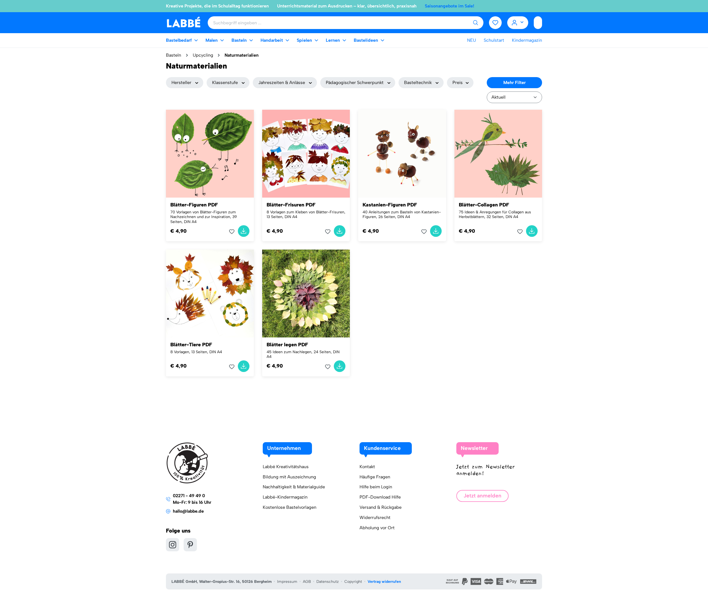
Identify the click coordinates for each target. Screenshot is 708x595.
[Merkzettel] (495, 22)
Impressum (287, 581)
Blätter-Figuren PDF (194, 205)
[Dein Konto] (518, 22)
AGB (307, 581)
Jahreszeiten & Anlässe (281, 82)
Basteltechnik (418, 82)
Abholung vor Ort (377, 527)
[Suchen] (475, 22)
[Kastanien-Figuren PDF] (402, 154)
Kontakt (367, 466)
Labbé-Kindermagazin (285, 497)
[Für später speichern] (233, 231)
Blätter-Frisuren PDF (291, 205)
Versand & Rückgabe (381, 507)
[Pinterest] (190, 544)
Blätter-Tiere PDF (191, 344)
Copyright (353, 581)
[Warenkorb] (538, 22)
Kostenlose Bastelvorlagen (289, 507)
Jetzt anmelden (482, 495)
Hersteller (181, 82)
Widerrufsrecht (375, 517)
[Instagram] (172, 544)
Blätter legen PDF (287, 344)
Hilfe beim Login (376, 486)
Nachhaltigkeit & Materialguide (294, 486)
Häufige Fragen (375, 476)
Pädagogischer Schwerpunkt (355, 82)
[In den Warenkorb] (243, 231)
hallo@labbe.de (188, 511)
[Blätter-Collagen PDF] (498, 154)
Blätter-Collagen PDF (484, 205)
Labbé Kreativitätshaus (286, 466)
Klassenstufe (225, 82)
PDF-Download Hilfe (380, 497)
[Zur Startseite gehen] (183, 22)
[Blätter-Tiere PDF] (210, 293)
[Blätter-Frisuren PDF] (306, 154)
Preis (457, 82)
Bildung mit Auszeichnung (289, 476)
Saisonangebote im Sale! (449, 6)
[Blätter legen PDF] (306, 293)
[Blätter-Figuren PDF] (210, 154)
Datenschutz (327, 581)
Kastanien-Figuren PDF (390, 205)
